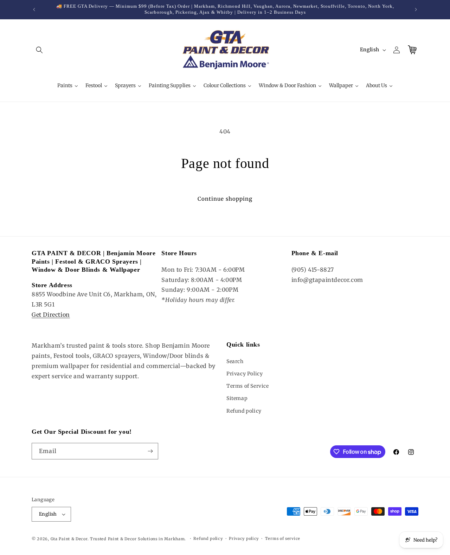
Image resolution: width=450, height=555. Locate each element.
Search (235, 361)
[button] (39, 50)
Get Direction (51, 314)
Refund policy (244, 411)
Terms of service (282, 538)
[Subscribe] (150, 451)
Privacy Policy (244, 373)
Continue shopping (225, 198)
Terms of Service (247, 386)
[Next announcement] (416, 9)
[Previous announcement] (34, 9)
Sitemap (237, 398)
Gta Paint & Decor (69, 538)
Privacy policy (244, 538)
